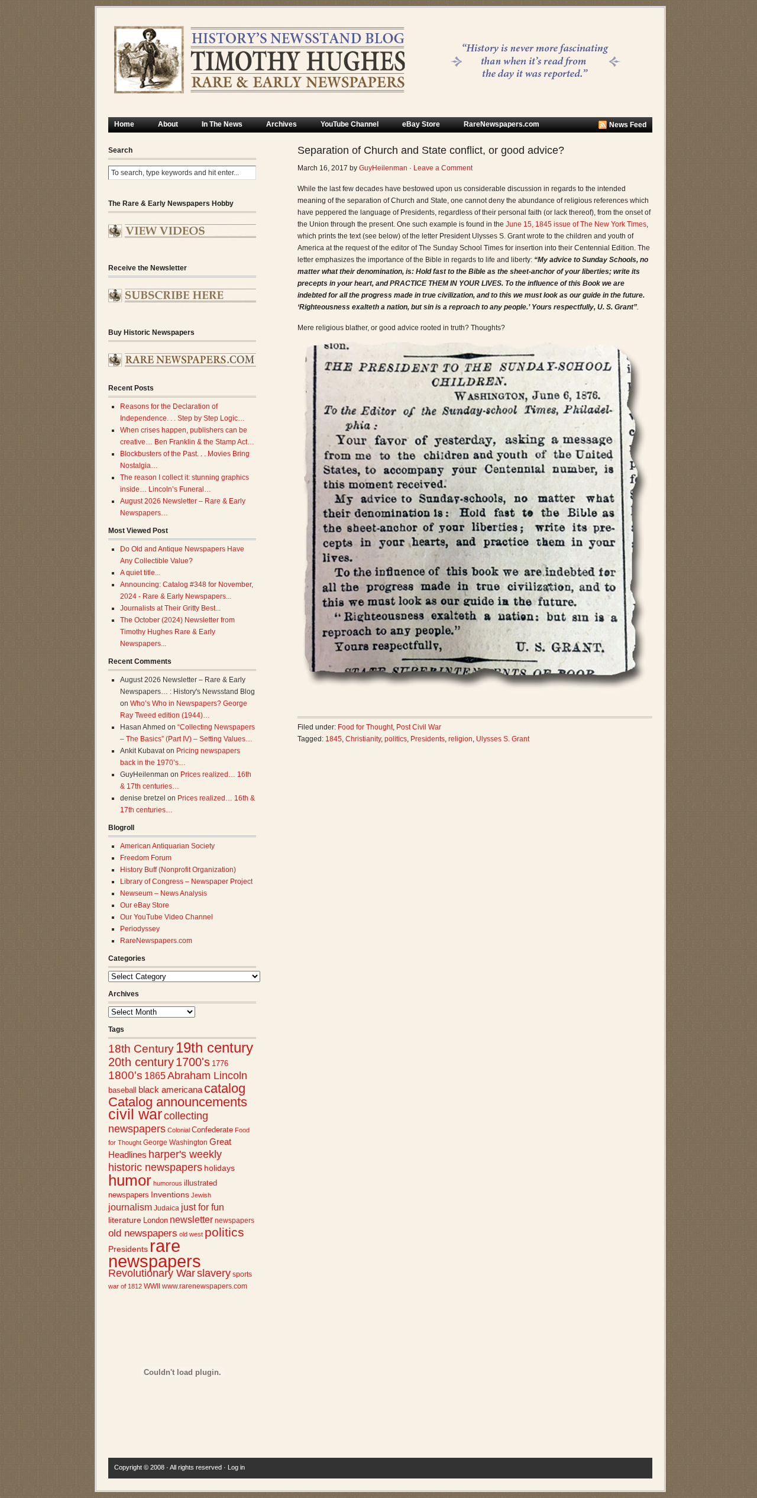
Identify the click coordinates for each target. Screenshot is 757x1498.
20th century (141, 1061)
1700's (193, 1061)
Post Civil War (418, 727)
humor (129, 1180)
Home (124, 124)
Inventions (170, 1194)
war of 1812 (125, 1286)
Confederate (212, 1129)
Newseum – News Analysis (163, 893)
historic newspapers (155, 1167)
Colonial (178, 1130)
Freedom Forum (146, 858)
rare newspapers (154, 1253)
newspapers (234, 1220)
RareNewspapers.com (501, 124)
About (168, 124)
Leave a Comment (443, 168)
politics (224, 1232)
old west (191, 1234)
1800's (125, 1075)
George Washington (175, 1142)
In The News (222, 124)
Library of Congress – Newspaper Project (186, 881)
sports (242, 1274)
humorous (167, 1183)
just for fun (202, 1207)
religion (460, 739)
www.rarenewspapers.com (204, 1286)
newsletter (191, 1220)
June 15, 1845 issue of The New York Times (576, 224)
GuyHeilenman (383, 168)
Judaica (166, 1208)
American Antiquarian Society (167, 846)
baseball (122, 1090)
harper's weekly (185, 1154)
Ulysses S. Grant (502, 739)
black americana (170, 1089)
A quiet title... (140, 573)
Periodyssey (140, 929)
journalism (130, 1207)
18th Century (141, 1048)
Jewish (201, 1195)
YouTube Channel (349, 124)
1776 (220, 1064)
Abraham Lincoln (207, 1075)
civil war (135, 1114)
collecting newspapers (158, 1122)
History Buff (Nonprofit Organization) (178, 870)
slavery (214, 1273)
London (155, 1220)
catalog (224, 1088)
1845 (333, 739)
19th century (214, 1047)
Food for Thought (365, 727)
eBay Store (421, 124)
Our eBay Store (144, 905)
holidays (219, 1168)
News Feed (627, 125)
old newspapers (142, 1233)
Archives (281, 124)
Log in (236, 1467)
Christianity (363, 739)
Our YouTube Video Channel (166, 917)
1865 (155, 1075)
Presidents (128, 1249)
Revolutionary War (151, 1273)
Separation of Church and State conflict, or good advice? (430, 150)
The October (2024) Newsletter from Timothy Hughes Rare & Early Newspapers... (177, 632)
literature (124, 1220)
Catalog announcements (177, 1102)
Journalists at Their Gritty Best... (170, 608)
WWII (152, 1286)
